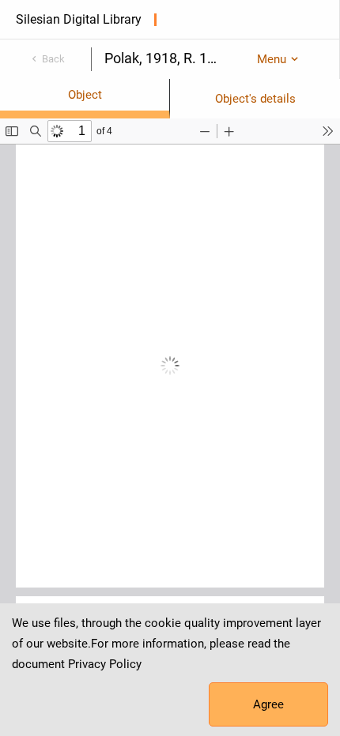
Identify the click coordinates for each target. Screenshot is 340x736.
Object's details (255, 99)
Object (85, 95)
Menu (271, 59)
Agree (268, 704)
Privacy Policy (105, 664)
